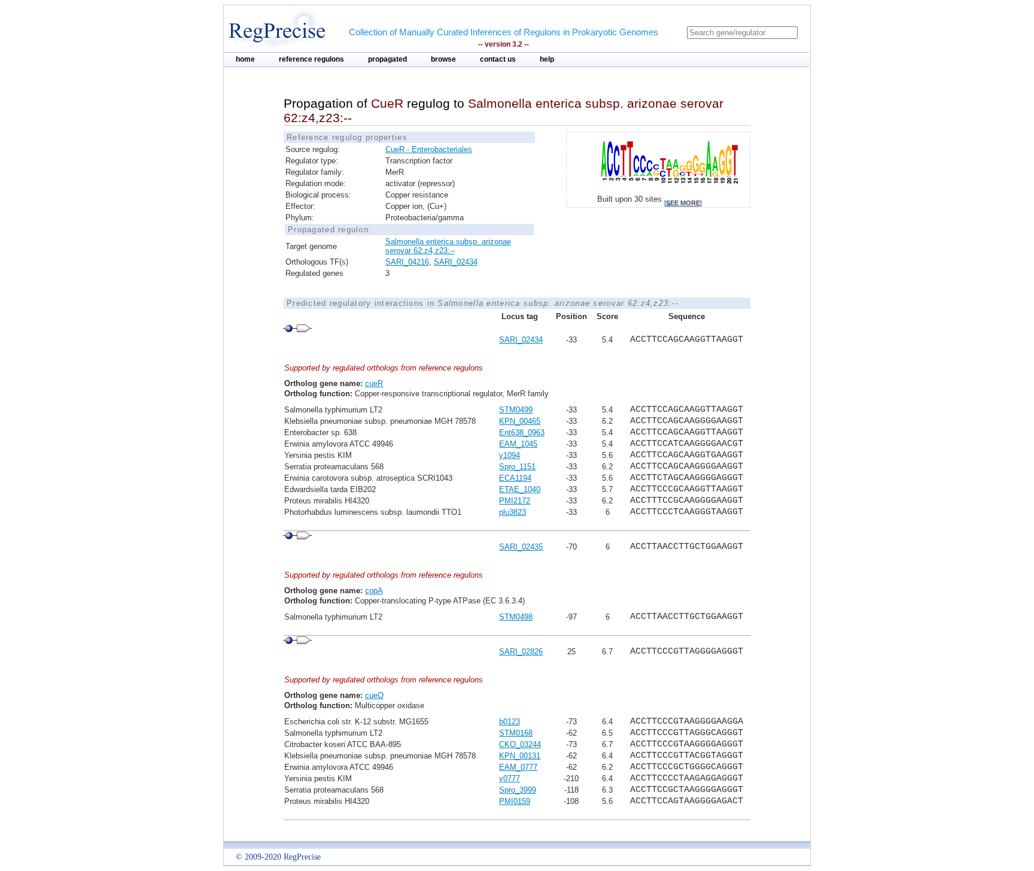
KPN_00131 (519, 755)
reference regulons (311, 59)
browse (443, 59)
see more (683, 203)
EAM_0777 (518, 767)
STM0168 (516, 733)
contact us (498, 59)
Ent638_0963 (522, 432)
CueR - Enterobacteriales (428, 149)
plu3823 (512, 512)
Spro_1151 (517, 466)
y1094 (509, 455)
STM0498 (516, 616)
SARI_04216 (407, 261)
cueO (374, 695)
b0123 (509, 721)
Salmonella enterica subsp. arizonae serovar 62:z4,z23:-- (448, 246)
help (547, 59)
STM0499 (516, 409)
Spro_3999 (517, 789)
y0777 (509, 778)
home (245, 59)
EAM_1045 (518, 443)
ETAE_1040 (519, 489)
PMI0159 (514, 801)
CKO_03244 (520, 744)
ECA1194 (515, 478)
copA (374, 590)
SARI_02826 (521, 651)
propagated (387, 59)
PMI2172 (514, 500)
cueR (374, 383)
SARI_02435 (521, 546)
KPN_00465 (519, 421)
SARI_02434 (456, 261)
